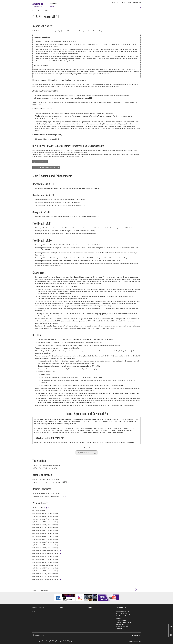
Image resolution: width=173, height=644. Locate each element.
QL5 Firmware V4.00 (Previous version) (45, 562)
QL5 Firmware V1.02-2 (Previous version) (45, 579)
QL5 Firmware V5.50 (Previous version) (45, 533)
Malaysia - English (126, 2)
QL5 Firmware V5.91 (39, 510)
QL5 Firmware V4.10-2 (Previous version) (45, 551)
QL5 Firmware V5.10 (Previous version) (45, 536)
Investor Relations (120, 626)
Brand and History (120, 624)
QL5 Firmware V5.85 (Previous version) (45, 516)
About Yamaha (120, 607)
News (61, 607)
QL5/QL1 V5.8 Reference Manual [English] (46, 465)
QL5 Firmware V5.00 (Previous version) (45, 542)
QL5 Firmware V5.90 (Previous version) (45, 513)
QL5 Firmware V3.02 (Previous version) (45, 571)
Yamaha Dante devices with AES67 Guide (45, 493)
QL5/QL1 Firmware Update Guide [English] (46, 479)
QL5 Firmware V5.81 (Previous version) (45, 519)
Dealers (113, 2)
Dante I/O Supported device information (47, 167)
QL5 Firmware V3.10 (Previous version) (45, 568)
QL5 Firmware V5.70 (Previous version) (45, 525)
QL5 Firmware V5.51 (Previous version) (45, 530)
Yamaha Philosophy (121, 620)
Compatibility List (41, 161)
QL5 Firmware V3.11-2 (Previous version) (45, 565)
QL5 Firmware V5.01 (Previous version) (45, 539)
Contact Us (35, 641)
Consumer (135, 2)
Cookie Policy (66, 641)
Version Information (38, 507)
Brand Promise (120, 616)
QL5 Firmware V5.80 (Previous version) (45, 522)
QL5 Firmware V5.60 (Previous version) (45, 528)
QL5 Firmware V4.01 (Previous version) (45, 559)
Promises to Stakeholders (122, 622)
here (45, 139)
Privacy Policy (55, 641)
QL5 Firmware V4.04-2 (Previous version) (45, 553)
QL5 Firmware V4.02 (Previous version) (45, 556)
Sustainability (119, 628)
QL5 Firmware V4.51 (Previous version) (45, 545)
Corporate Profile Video (122, 614)
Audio (52, 6)
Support (34, 11)
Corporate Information (121, 612)
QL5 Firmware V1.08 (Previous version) (45, 574)
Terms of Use (45, 641)
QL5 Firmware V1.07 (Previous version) (45, 577)
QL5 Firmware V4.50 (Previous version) (45, 548)
